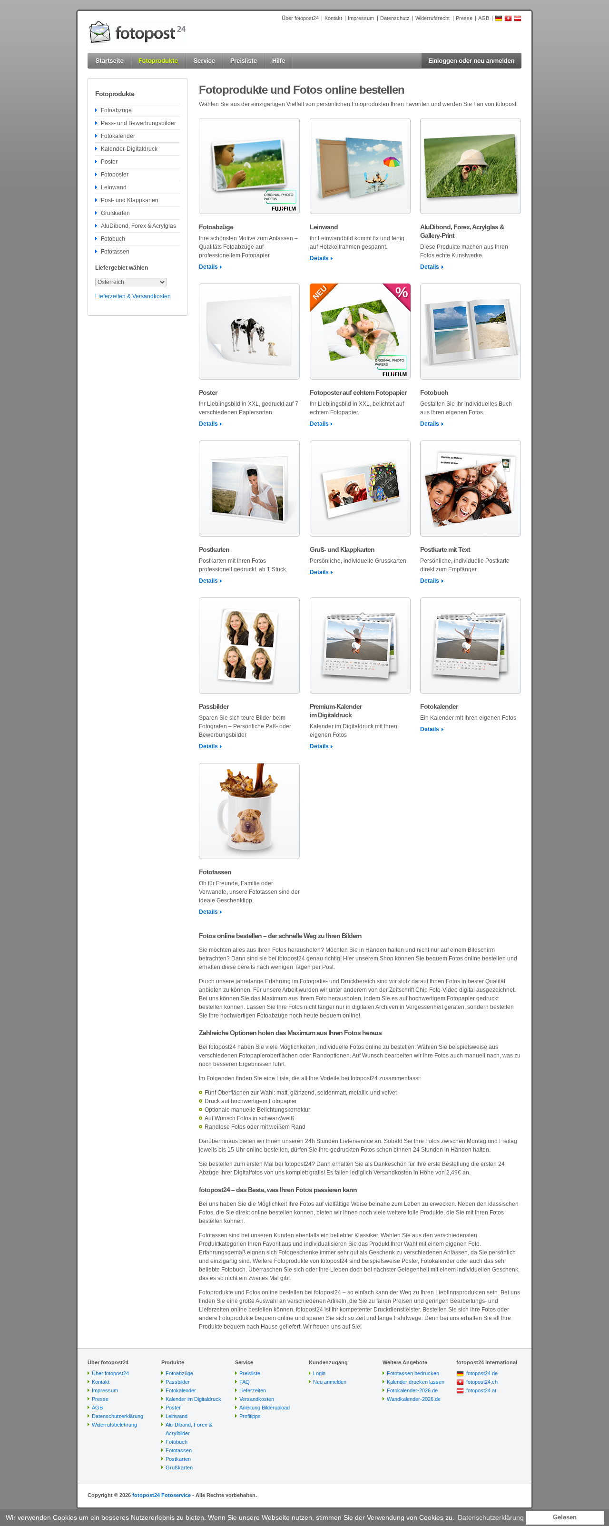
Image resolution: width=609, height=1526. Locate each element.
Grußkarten (115, 213)
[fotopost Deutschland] (498, 20)
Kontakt (333, 18)
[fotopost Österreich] (517, 20)
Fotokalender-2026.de (412, 1390)
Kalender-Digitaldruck (129, 149)
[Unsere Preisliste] (244, 60)
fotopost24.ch (482, 1382)
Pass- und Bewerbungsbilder (138, 123)
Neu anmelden (329, 1382)
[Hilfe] (279, 60)
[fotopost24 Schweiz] (508, 20)
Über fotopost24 (300, 18)
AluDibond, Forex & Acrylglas (138, 226)
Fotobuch (113, 238)
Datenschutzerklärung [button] (491, 1517)
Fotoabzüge (116, 110)
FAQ (244, 1382)
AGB (483, 18)
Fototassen (115, 251)
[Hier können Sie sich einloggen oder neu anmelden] (471, 60)
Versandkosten (256, 1399)
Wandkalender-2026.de (414, 1399)
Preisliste (249, 1373)
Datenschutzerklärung (117, 1416)
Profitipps (250, 1416)
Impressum (361, 18)
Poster (109, 161)
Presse (464, 18)
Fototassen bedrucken (413, 1373)
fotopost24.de (482, 1373)
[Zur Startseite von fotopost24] (137, 32)
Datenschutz (395, 18)
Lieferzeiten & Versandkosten (133, 296)
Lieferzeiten (252, 1390)
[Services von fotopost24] (204, 60)
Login (319, 1373)
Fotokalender (118, 136)
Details (208, 267)
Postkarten (178, 1459)
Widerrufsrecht (432, 18)
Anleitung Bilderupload (264, 1407)
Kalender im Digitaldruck (193, 1399)
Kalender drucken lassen (415, 1382)
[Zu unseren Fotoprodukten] (158, 60)
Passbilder (178, 1382)
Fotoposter (114, 174)
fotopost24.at (481, 1390)
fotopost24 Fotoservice (161, 1495)
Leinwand (114, 187)
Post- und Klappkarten (129, 200)
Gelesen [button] (565, 1517)
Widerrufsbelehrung (114, 1425)
